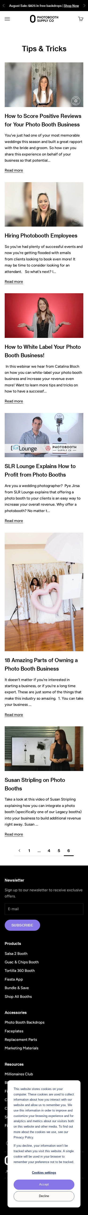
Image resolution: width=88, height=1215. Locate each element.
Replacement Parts (21, 1039)
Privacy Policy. (24, 1137)
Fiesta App (14, 979)
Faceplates (14, 1031)
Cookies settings (44, 1172)
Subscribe (22, 925)
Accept (44, 1184)
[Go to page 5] (19, 850)
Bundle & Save (17, 988)
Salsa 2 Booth (16, 953)
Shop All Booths (18, 996)
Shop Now (71, 5)
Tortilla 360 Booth (20, 970)
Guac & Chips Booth (22, 962)
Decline (44, 1196)
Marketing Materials (21, 1048)
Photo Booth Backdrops (24, 1022)
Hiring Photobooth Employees (41, 235)
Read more (14, 170)
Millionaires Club (19, 1074)
